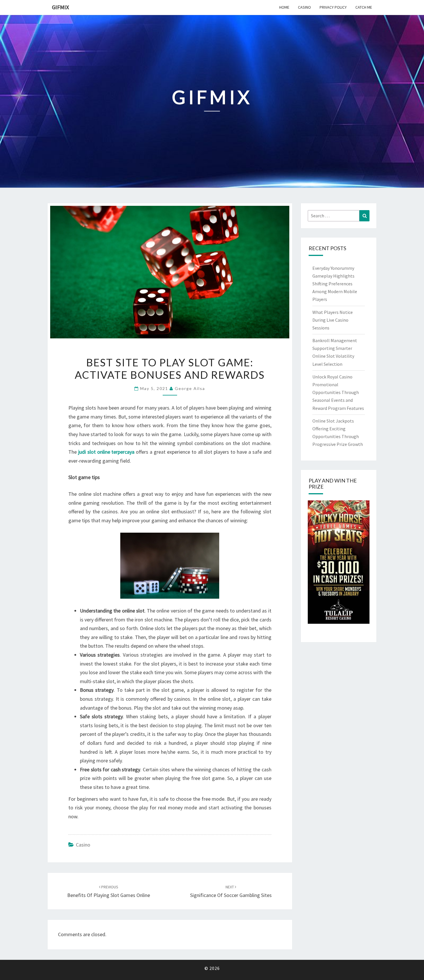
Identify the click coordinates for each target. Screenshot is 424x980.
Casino (304, 7)
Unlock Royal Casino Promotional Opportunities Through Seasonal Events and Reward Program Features (338, 392)
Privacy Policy (333, 7)
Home (284, 7)
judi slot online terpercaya (106, 451)
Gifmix (60, 7)
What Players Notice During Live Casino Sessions (332, 320)
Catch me (363, 7)
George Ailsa (190, 388)
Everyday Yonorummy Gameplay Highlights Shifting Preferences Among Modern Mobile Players (334, 283)
